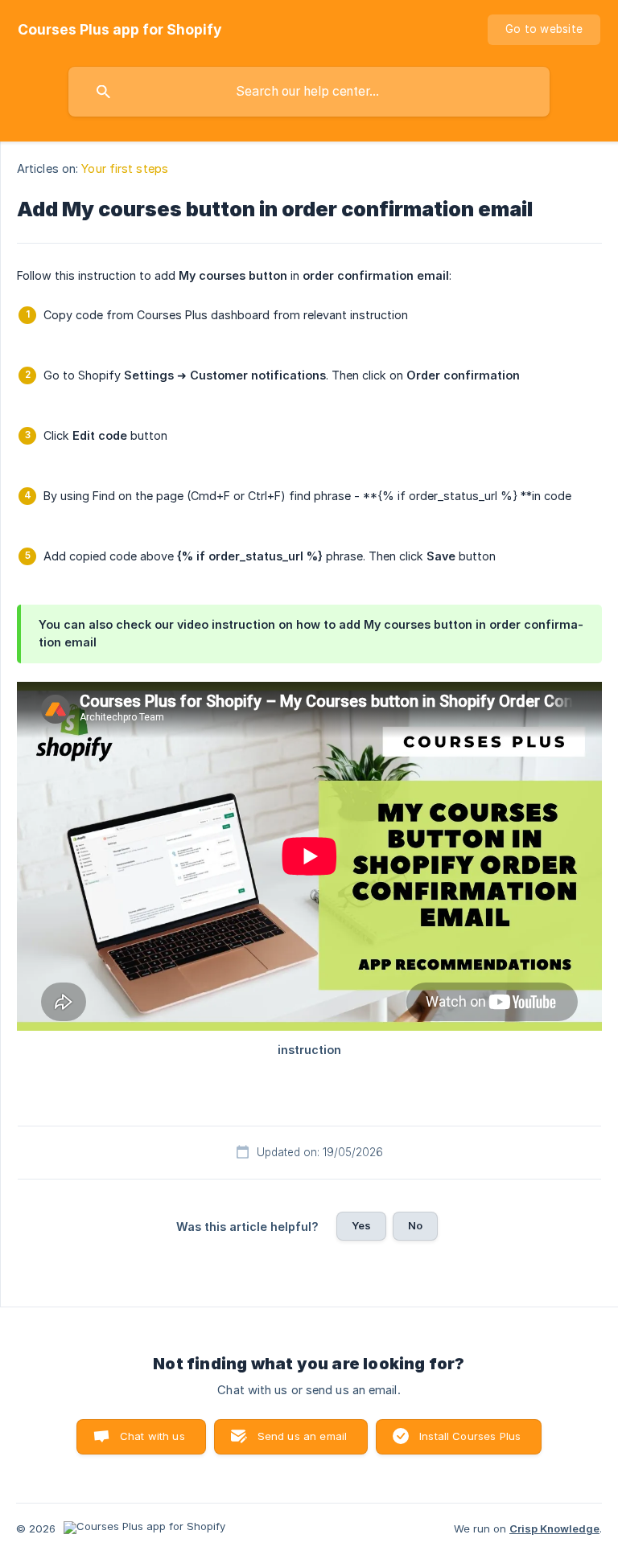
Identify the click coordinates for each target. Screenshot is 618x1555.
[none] (120, 29)
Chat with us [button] (152, 1436)
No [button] (415, 1225)
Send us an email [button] (302, 1436)
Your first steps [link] (124, 168)
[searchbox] (309, 92)
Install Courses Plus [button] (470, 1436)
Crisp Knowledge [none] (554, 1528)
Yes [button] (361, 1225)
